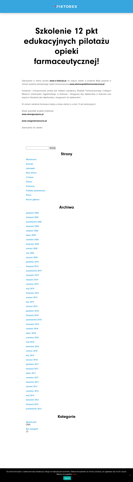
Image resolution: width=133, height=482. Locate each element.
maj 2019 (30, 288)
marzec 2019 (31, 297)
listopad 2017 (32, 369)
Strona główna (32, 199)
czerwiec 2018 (32, 337)
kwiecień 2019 (32, 293)
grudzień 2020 (32, 213)
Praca (66, 57)
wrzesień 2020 (32, 226)
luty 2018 (30, 355)
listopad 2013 (32, 404)
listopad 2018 (32, 315)
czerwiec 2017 (32, 377)
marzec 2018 (31, 351)
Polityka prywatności (35, 190)
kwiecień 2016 (32, 400)
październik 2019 (34, 271)
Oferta (66, 47)
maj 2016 (30, 395)
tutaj (74, 474)
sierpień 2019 (32, 280)
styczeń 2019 (32, 306)
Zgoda (67, 478)
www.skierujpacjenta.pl (33, 114)
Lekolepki (30, 168)
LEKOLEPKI (66, 27)
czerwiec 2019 (32, 284)
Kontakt (66, 97)
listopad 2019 (32, 266)
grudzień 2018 (32, 311)
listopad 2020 (32, 217)
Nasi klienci (66, 77)
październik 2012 (34, 409)
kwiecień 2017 (32, 382)
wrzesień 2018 (32, 324)
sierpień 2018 (32, 328)
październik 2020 (34, 222)
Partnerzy (30, 186)
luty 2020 (30, 253)
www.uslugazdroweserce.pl (34, 121)
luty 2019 (30, 302)
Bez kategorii (32, 429)
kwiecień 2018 (32, 346)
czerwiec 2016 (32, 391)
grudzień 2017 (32, 364)
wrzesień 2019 (32, 275)
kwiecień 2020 (32, 244)
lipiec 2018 (31, 333)
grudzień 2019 (32, 262)
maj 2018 (30, 342)
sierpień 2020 (32, 231)
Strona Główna (66, 17)
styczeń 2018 (32, 360)
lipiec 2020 (31, 235)
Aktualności (66, 87)
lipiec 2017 (31, 373)
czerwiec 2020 (32, 239)
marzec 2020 (31, 248)
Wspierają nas (67, 67)
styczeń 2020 (32, 257)
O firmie (66, 37)
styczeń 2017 (32, 386)
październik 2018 (34, 320)
